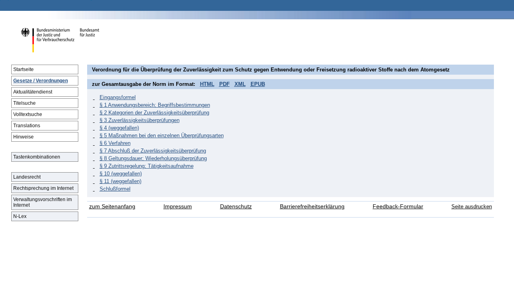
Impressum (177, 207)
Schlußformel (115, 189)
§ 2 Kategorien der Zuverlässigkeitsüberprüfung (154, 113)
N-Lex (20, 216)
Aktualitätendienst (32, 92)
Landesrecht (27, 177)
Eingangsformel (118, 97)
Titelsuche (24, 103)
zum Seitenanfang (112, 207)
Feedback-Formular (398, 207)
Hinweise (23, 137)
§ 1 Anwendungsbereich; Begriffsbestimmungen (155, 105)
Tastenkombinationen (36, 157)
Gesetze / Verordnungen (40, 80)
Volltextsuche (27, 114)
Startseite (23, 69)
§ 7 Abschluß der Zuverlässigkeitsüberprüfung (153, 151)
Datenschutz (236, 207)
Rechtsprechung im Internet (43, 188)
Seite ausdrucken (471, 207)
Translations (26, 125)
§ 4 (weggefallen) (119, 128)
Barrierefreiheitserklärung (312, 207)
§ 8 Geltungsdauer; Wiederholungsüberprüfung (153, 158)
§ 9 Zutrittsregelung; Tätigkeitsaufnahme (147, 166)
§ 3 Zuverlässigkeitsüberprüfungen (139, 120)
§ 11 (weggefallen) (120, 181)
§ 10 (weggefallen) (121, 174)
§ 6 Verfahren (115, 143)
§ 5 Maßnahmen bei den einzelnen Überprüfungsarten (162, 135)
